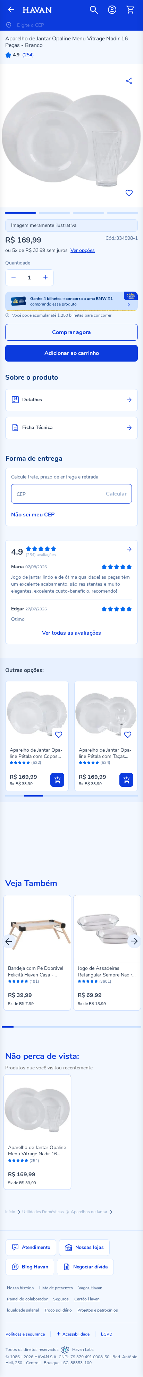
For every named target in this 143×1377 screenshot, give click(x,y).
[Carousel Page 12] (136, 1027)
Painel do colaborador (27, 1299)
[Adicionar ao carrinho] (57, 780)
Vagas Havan (90, 1288)
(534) (105, 762)
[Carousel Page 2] (19, 1027)
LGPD (106, 1334)
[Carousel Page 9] (101, 1027)
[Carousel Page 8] (89, 1027)
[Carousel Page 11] (124, 1027)
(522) (36, 762)
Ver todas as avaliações (71, 633)
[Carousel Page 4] (43, 1027)
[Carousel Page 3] (31, 1027)
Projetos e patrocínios (97, 1310)
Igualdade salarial (23, 1310)
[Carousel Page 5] (54, 1027)
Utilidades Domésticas (43, 1211)
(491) (34, 981)
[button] (20, 213)
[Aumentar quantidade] (45, 277)
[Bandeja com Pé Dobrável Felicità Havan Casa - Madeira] (37, 929)
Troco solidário (58, 1310)
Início (10, 1211)
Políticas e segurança (25, 1334)
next (134, 941)
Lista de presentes (56, 1288)
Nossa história (20, 1288)
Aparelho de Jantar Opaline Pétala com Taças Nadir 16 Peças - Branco (105, 756)
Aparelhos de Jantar (89, 1211)
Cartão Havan (87, 1299)
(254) (34, 1160)
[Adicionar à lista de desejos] (129, 192)
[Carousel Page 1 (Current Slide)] (8, 1027)
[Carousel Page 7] (77, 1027)
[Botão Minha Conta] (112, 10)
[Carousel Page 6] (66, 1027)
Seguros (61, 1299)
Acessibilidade (76, 1334)
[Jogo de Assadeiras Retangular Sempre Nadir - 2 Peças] (107, 929)
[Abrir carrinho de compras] (130, 9)
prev (9, 941)
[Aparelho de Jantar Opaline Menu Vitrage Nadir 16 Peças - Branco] (37, 1108)
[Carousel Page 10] (112, 1027)
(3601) (105, 981)
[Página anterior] (11, 9)
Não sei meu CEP (33, 514)
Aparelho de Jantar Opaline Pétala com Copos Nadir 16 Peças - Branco (36, 756)
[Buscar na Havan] (94, 9)
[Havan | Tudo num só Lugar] (37, 10)
